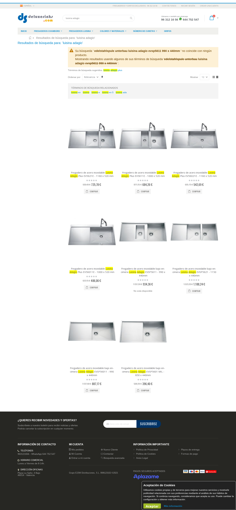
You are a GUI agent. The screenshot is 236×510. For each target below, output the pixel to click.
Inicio (30, 37)
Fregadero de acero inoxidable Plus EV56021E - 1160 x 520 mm (194, 174)
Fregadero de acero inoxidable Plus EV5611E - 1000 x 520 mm (143, 174)
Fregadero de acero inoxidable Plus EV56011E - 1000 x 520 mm (92, 270)
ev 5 (108, 92)
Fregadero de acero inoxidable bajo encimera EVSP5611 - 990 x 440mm (143, 272)
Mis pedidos (77, 449)
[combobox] (98, 18)
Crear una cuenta (209, 6)
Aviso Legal (142, 458)
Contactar (109, 453)
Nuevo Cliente (111, 449)
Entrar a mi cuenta (80, 458)
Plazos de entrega (190, 449)
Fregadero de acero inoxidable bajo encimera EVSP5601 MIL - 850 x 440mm (143, 371)
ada (121, 92)
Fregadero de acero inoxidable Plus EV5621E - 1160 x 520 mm (92, 174)
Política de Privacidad (147, 449)
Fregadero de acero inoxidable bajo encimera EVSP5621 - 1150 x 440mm (194, 272)
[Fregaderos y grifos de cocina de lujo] (35, 18)
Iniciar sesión (188, 6)
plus (112, 70)
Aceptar (152, 506)
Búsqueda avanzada (114, 458)
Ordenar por (74, 77)
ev (76, 92)
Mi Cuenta (76, 453)
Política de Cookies (146, 453)
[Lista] (217, 77)
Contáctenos (169, 6)
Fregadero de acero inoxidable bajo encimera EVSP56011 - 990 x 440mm (92, 371)
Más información (173, 506)
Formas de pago (189, 453)
